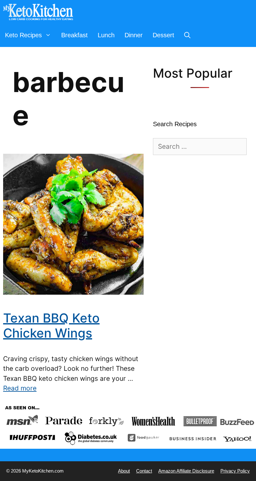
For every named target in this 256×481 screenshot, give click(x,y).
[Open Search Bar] (187, 35)
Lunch (106, 35)
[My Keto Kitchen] (39, 11)
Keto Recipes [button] (23, 35)
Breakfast (74, 35)
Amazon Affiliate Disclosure (186, 470)
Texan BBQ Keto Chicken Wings (51, 325)
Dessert (163, 35)
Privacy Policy (235, 470)
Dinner (134, 35)
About (124, 470)
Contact (144, 470)
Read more (20, 388)
